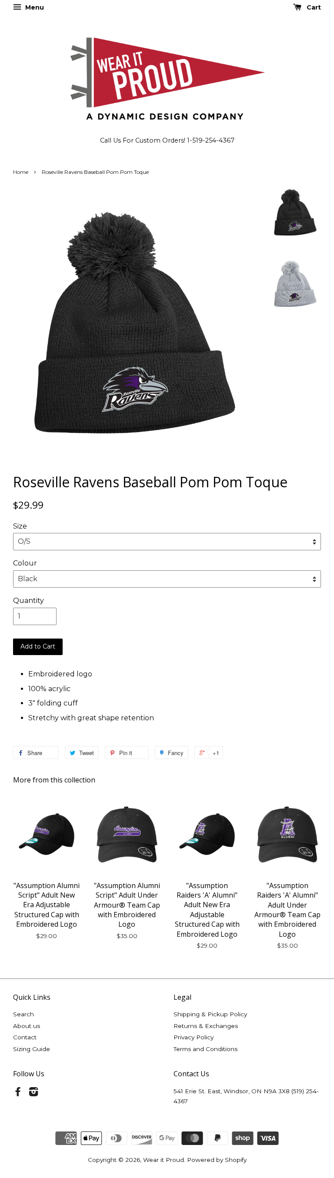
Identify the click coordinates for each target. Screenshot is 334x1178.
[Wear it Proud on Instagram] (33, 1093)
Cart (313, 7)
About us (26, 1025)
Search (23, 1014)
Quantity (28, 600)
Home (20, 172)
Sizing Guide (31, 1048)
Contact (25, 1037)
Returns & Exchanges (206, 1025)
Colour (25, 563)
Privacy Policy (194, 1037)
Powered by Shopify (217, 1159)
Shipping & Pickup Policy (210, 1014)
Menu (33, 7)
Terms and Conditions (205, 1048)
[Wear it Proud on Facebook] (18, 1093)
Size (20, 526)
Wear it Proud (163, 1159)
